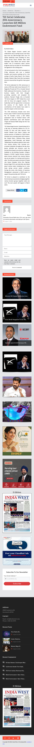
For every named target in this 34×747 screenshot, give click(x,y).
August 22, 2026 (16, 634)
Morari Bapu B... (16, 646)
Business (17, 10)
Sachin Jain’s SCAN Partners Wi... (16, 343)
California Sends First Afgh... (15, 666)
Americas (10, 10)
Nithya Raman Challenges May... (16, 662)
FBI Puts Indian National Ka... (15, 670)
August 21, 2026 (16, 649)
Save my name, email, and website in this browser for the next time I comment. (12, 261)
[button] (17, 362)
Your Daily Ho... (15, 632)
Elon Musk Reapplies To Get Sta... (16, 319)
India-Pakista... (15, 639)
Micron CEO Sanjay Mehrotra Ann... (16, 296)
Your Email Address (10, 576)
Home (4, 10)
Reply (29, 215)
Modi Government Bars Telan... (15, 675)
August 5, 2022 (8, 43)
